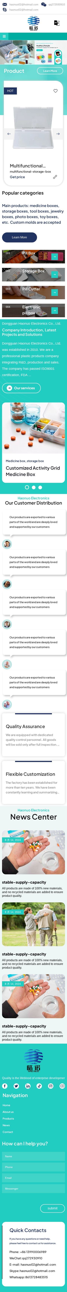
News (6, 1125)
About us (8, 1111)
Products (8, 1118)
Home (6, 1105)
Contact (8, 1131)
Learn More (50, 70)
